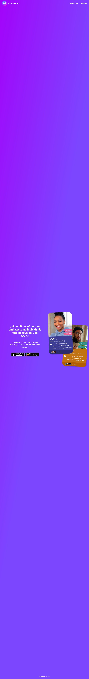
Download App (74, 3)
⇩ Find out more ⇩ (44, 676)
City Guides (84, 3)
